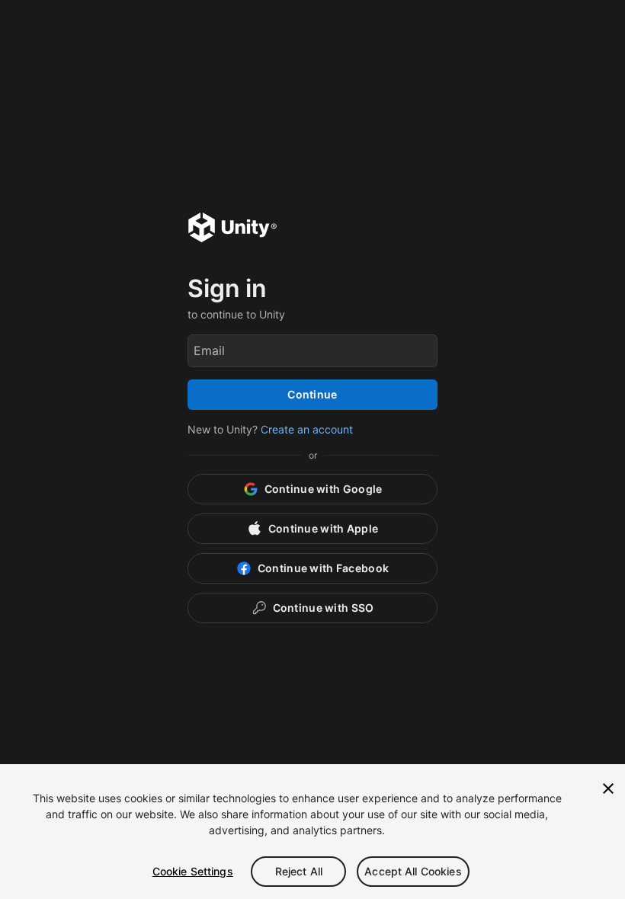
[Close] (608, 788)
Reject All (298, 871)
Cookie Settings (192, 871)
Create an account (307, 429)
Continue (312, 394)
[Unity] (232, 229)
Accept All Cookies (413, 871)
